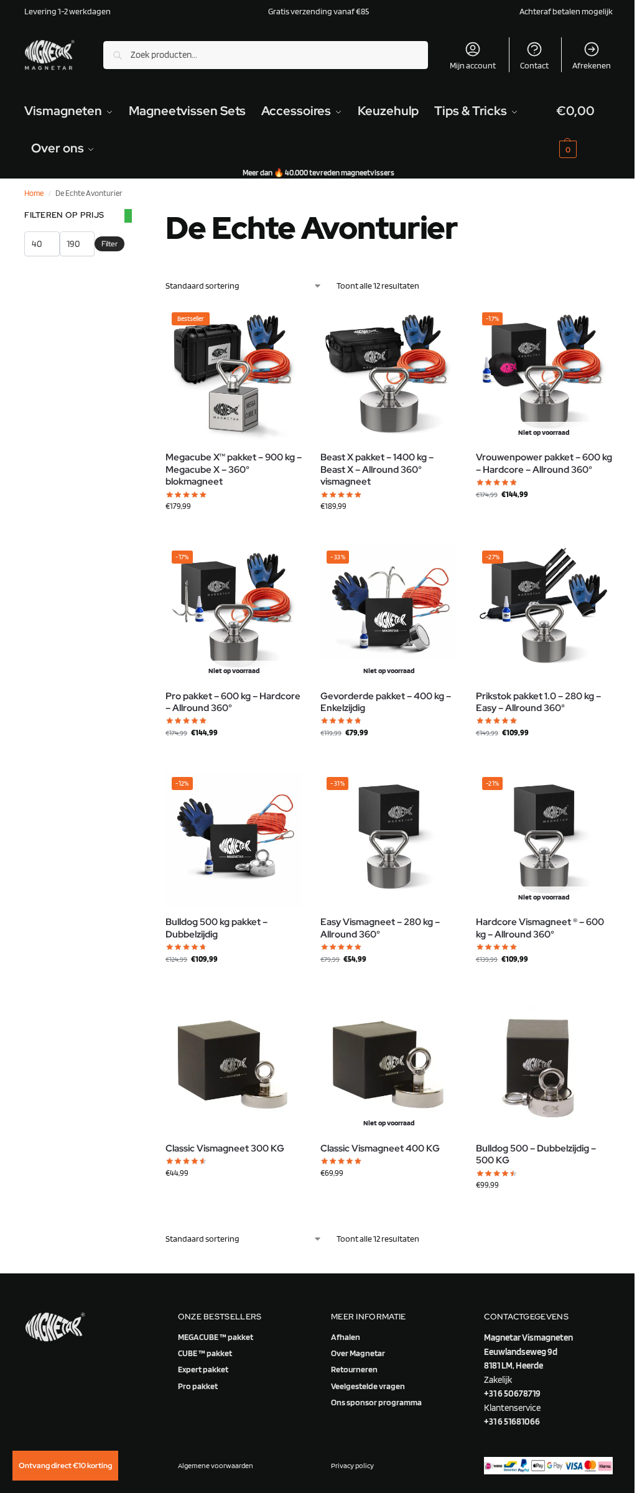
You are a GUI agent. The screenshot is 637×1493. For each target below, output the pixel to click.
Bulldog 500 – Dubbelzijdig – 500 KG (536, 1155)
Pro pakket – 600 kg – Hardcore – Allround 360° (232, 703)
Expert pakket (203, 1369)
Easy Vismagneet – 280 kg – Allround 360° (380, 928)
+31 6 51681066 (512, 1421)
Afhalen (345, 1337)
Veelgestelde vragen (368, 1386)
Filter (109, 244)
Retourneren (354, 1369)
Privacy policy (352, 1465)
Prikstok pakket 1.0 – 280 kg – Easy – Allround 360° (538, 703)
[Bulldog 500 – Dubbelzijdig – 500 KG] (544, 1065)
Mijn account (473, 65)
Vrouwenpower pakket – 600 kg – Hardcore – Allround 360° (544, 464)
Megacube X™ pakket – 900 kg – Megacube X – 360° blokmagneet (233, 470)
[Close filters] (128, 216)
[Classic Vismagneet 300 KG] (233, 1065)
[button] (584, 129)
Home (34, 193)
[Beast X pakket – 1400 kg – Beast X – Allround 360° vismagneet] (388, 374)
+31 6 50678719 (512, 1393)
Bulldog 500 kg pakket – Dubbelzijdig (216, 928)
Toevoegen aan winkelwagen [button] (234, 532)
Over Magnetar (358, 1353)
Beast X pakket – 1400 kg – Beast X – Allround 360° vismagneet (377, 470)
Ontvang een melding (544, 520)
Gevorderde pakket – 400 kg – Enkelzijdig (385, 703)
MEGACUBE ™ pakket (215, 1337)
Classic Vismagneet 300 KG (224, 1149)
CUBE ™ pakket (205, 1353)
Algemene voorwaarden (215, 1465)
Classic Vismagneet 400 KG (380, 1149)
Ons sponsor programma (376, 1402)
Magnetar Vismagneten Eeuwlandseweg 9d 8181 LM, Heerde (528, 1351)
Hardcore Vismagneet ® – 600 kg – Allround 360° (540, 928)
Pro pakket (198, 1386)
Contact (534, 65)
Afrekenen (591, 65)
